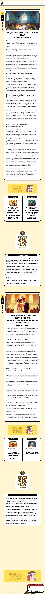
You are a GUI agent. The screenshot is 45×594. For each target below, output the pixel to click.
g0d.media (17, 43)
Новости (28, 37)
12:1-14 (18, 84)
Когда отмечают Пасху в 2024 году (32, 452)
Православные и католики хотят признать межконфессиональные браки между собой (13, 214)
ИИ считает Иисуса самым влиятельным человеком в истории (13, 455)
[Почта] (2, 17)
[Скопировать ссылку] (2, 19)
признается (14, 373)
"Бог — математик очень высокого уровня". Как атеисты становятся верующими (32, 214)
